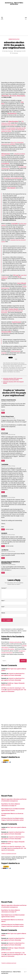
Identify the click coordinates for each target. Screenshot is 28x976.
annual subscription (8, 649)
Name (3, 600)
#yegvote (3, 353)
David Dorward (16, 322)
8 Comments (15, 53)
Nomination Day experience (9, 125)
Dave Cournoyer (9, 51)
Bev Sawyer (13, 95)
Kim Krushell (23, 367)
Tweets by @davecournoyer (8, 853)
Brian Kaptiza (21, 95)
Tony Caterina (16, 371)
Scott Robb (14, 223)
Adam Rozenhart (7, 363)
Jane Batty (17, 366)
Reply (3, 412)
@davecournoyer (15, 351)
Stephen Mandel (13, 309)
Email (3, 606)
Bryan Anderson (6, 364)
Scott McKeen (10, 370)
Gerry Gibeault (21, 283)
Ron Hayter (18, 368)
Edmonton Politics (14, 39)
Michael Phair (13, 368)
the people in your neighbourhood (13, 178)
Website (3, 612)
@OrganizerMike (6, 332)
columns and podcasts (15, 642)
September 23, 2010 (20, 51)
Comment (4, 588)
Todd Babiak (10, 371)
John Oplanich (11, 188)
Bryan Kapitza (14, 364)
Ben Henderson (12, 113)
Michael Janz (5, 95)
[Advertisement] (14, 21)
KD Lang (15, 275)
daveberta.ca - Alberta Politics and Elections (14, 3)
